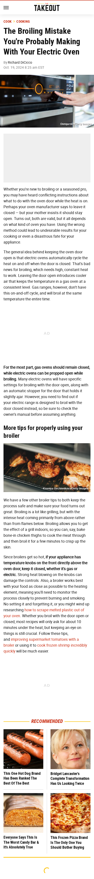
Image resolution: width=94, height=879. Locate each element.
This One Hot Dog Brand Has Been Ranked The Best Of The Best (22, 778)
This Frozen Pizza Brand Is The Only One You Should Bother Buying (69, 842)
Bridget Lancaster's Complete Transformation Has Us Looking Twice (69, 778)
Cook (7, 21)
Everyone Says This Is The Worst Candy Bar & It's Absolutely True (21, 842)
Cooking (23, 21)
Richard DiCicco (20, 62)
